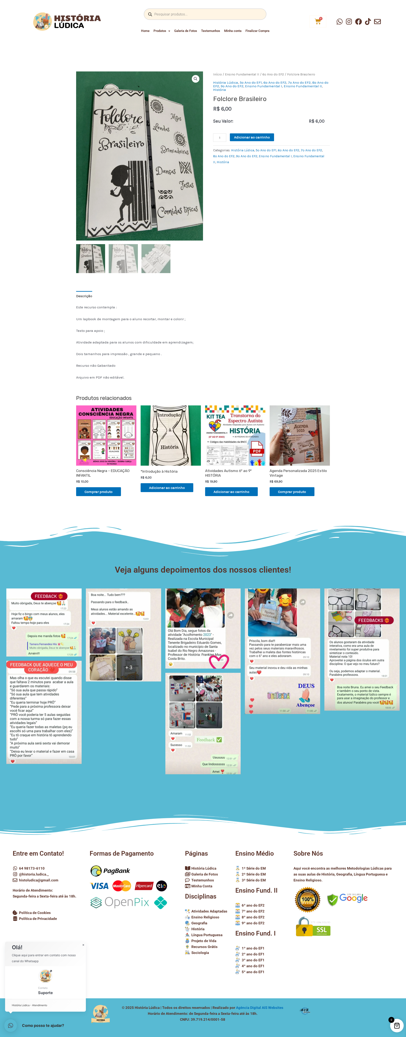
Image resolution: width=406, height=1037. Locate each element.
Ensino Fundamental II (242, 74)
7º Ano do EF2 (299, 82)
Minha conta (232, 31)
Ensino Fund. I (255, 933)
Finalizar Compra (257, 31)
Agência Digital (259, 1008)
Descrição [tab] (84, 296)
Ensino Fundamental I (263, 86)
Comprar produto (98, 492)
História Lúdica (225, 82)
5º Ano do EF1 (251, 82)
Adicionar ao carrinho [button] (167, 488)
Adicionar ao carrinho (252, 137)
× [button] (83, 945)
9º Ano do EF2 (232, 86)
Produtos (160, 31)
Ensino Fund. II (256, 890)
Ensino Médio (254, 853)
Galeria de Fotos (185, 31)
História (219, 90)
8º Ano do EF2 (224, 156)
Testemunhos (210, 31)
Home (145, 31)
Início (217, 74)
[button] (195, 79)
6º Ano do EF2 (273, 74)
